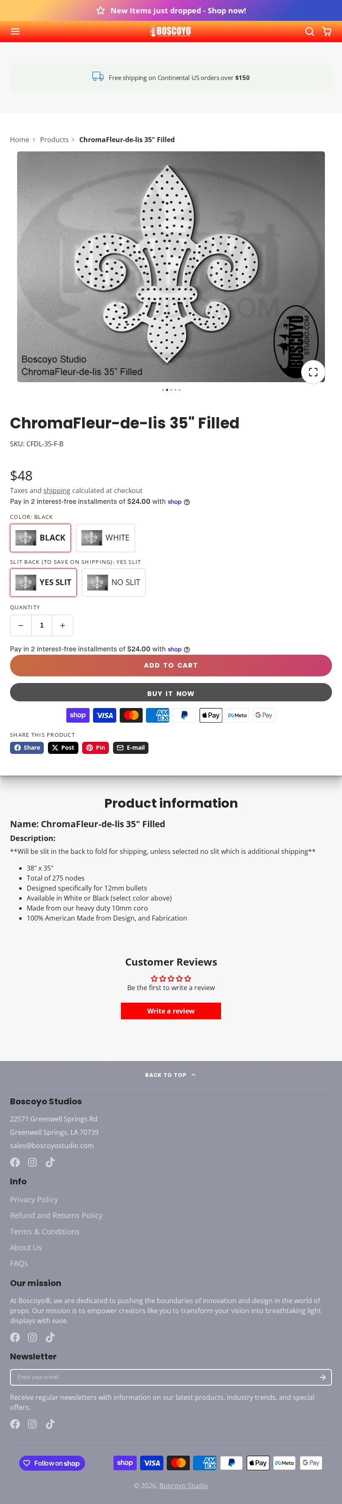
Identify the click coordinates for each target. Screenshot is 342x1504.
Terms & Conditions (45, 1231)
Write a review (171, 1011)
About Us (26, 1247)
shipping (56, 490)
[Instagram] (33, 1162)
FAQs (19, 1263)
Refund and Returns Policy (56, 1215)
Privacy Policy (34, 1199)
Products (54, 139)
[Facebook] (15, 1162)
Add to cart (171, 665)
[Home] (171, 32)
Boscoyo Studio (183, 1485)
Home (19, 139)
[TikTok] (51, 1162)
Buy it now (171, 693)
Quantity (25, 607)
